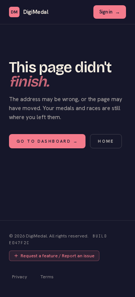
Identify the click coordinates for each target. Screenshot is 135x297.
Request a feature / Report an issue (57, 256)
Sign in (109, 12)
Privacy (19, 277)
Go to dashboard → (47, 141)
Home (106, 141)
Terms (47, 277)
